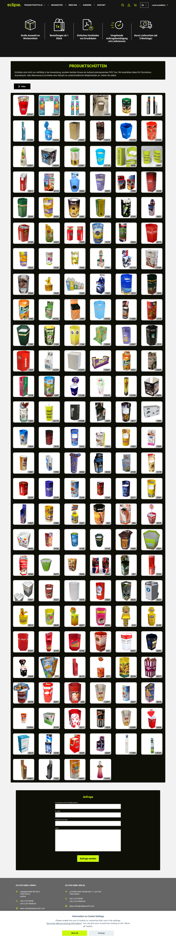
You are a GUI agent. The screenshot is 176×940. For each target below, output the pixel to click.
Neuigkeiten (57, 5)
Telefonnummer (61, 820)
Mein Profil (129, 5)
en (144, 5)
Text (56, 828)
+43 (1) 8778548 (26, 901)
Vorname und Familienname (66, 803)
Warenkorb (135, 5)
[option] (88, 28)
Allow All (74, 933)
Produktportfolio (33, 5)
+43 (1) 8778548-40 (28, 904)
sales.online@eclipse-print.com (32, 908)
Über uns (73, 5)
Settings (101, 933)
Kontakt (101, 5)
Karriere (87, 5)
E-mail (57, 811)
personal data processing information (64, 923)
